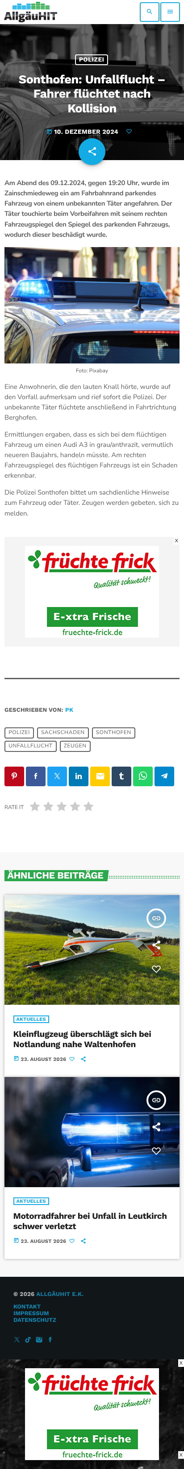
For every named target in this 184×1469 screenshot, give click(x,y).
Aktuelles (31, 1019)
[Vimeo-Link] (30, 12)
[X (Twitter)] (17, 1340)
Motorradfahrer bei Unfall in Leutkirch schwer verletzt (90, 1221)
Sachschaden (63, 733)
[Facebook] (50, 1340)
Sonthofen (113, 733)
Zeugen (75, 746)
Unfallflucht (30, 746)
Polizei (92, 59)
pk (69, 710)
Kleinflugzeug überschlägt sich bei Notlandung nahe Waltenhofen (82, 1039)
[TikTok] (28, 1340)
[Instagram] (39, 1340)
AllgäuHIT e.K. (60, 1294)
